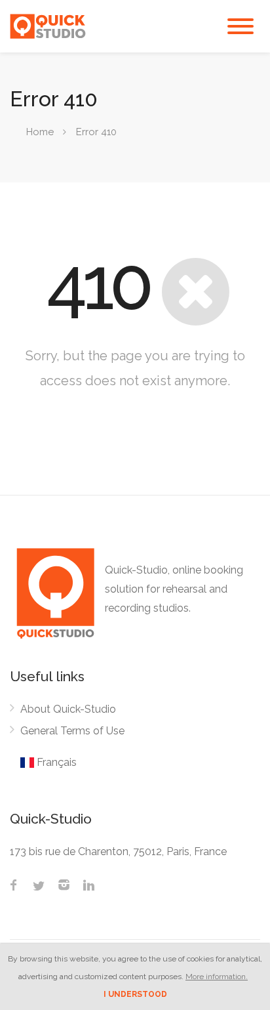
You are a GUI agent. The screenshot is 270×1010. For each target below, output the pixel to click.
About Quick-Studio (68, 709)
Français (55, 762)
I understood (135, 994)
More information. (216, 976)
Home (40, 132)
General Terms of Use (72, 731)
